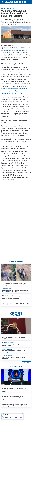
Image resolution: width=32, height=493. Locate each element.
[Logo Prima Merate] (16, 2)
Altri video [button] (27, 410)
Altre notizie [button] (26, 309)
